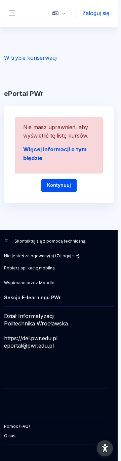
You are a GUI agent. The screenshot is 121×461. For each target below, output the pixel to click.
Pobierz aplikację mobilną (29, 267)
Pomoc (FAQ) (17, 426)
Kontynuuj (59, 185)
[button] (59, 13)
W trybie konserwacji (30, 57)
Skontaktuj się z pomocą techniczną (49, 241)
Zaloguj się (95, 13)
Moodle (46, 282)
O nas (9, 435)
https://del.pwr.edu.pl (30, 338)
